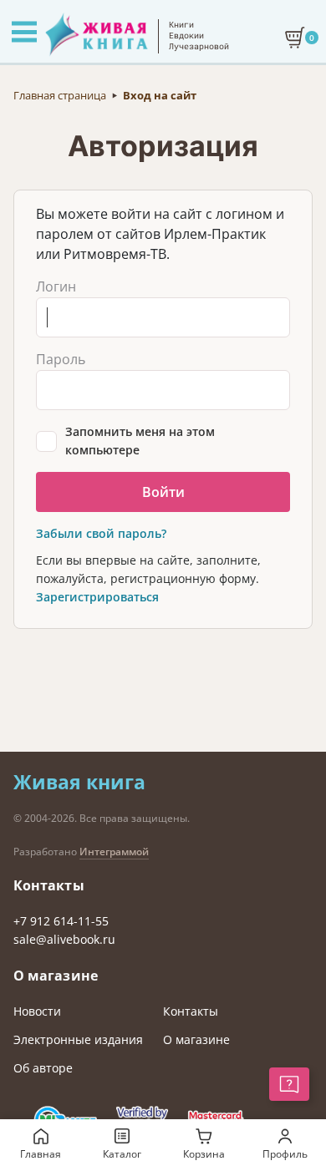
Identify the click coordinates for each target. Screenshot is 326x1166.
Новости (37, 1011)
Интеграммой (114, 851)
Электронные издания (78, 1039)
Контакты (190, 1011)
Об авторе (43, 1068)
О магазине (196, 1039)
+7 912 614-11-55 (61, 921)
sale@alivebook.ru (64, 939)
